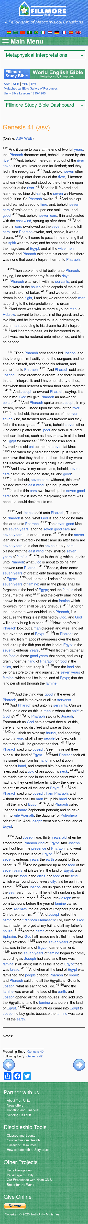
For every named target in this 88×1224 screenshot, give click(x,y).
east (19, 220)
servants (62, 281)
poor (46, 429)
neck (64, 771)
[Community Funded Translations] (78, 31)
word (20, 738)
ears (6, 209)
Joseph (70, 352)
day (65, 275)
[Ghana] (9, 31)
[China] (22, 31)
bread (14, 969)
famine (22, 556)
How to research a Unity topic (28, 1149)
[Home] (44, 8)
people (49, 738)
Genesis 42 (34, 1056)
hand (31, 660)
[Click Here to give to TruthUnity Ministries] (15, 1205)
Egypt (34, 248)
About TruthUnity (19, 1100)
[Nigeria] (29, 31)
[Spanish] (71, 31)
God (22, 396)
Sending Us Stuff (19, 1114)
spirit (12, 242)
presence (38, 848)
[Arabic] (15, 31)
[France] (64, 31)
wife (16, 815)
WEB (28, 138)
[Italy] (43, 31)
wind (27, 220)
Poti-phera (69, 815)
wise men (66, 248)
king (41, 842)
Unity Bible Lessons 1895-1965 (25, 93)
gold (31, 771)
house (36, 286)
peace (7, 402)
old (64, 837)
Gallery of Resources (22, 1145)
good (7, 215)
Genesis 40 (35, 1051)
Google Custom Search (23, 1140)
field (74, 875)
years (78, 149)
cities (7, 666)
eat (38, 193)
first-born (29, 919)
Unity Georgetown (19, 1170)
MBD (25, 83)
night (28, 297)
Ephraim (9, 936)
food (12, 655)
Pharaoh (16, 154)
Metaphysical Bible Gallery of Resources (31, 88)
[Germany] (57, 31)
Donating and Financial (23, 1110)
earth (50, 859)
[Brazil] (36, 31)
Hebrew (9, 314)
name (22, 809)
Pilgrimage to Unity (20, 1175)
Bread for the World (20, 1184)
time (43, 204)
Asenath (27, 815)
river (6, 160)
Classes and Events (21, 1135)
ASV (19, 138)
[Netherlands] (50, 31)
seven (7, 165)
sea (11, 892)
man (81, 297)
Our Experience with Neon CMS (29, 1179)
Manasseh (46, 919)
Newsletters (15, 1105)
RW (33, 83)
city (53, 881)
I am (49, 793)
